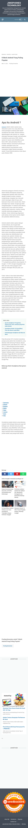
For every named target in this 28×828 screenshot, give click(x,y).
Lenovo (5, 412)
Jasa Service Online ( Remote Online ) (11, 824)
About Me (7, 819)
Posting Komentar (13, 63)
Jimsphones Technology (14, 4)
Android (4, 127)
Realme (5, 406)
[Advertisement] (14, 38)
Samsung (6, 402)
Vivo (4, 415)
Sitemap (24, 824)
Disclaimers (13, 819)
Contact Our (13, 821)
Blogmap (20, 819)
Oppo (4, 410)
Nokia (5, 408)
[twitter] (11, 473)
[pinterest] (17, 473)
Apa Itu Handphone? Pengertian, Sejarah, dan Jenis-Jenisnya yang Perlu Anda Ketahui (14, 324)
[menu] (3, 19)
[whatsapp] (23, 473)
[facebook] (5, 473)
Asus (4, 414)
